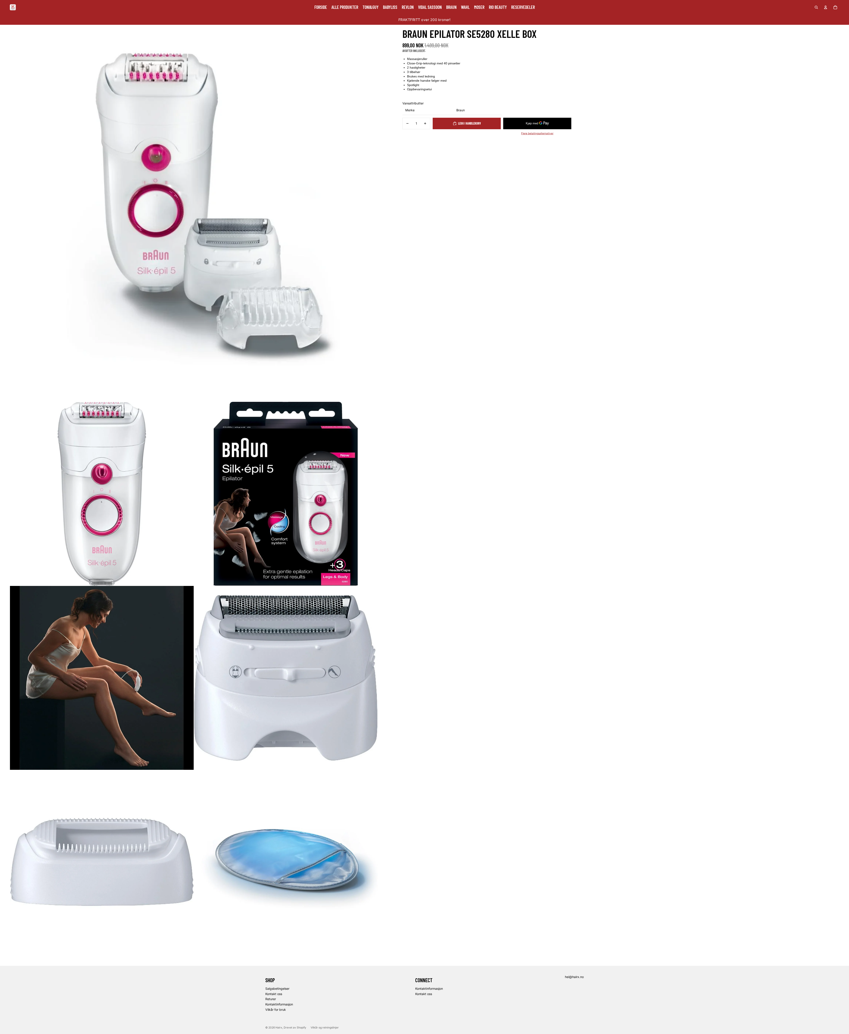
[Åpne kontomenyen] (825, 7)
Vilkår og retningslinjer (325, 1027)
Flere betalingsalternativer (537, 133)
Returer (270, 999)
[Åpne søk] (816, 7)
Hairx (278, 1027)
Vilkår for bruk (275, 1009)
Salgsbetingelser (277, 988)
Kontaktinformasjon (279, 1004)
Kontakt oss (273, 994)
